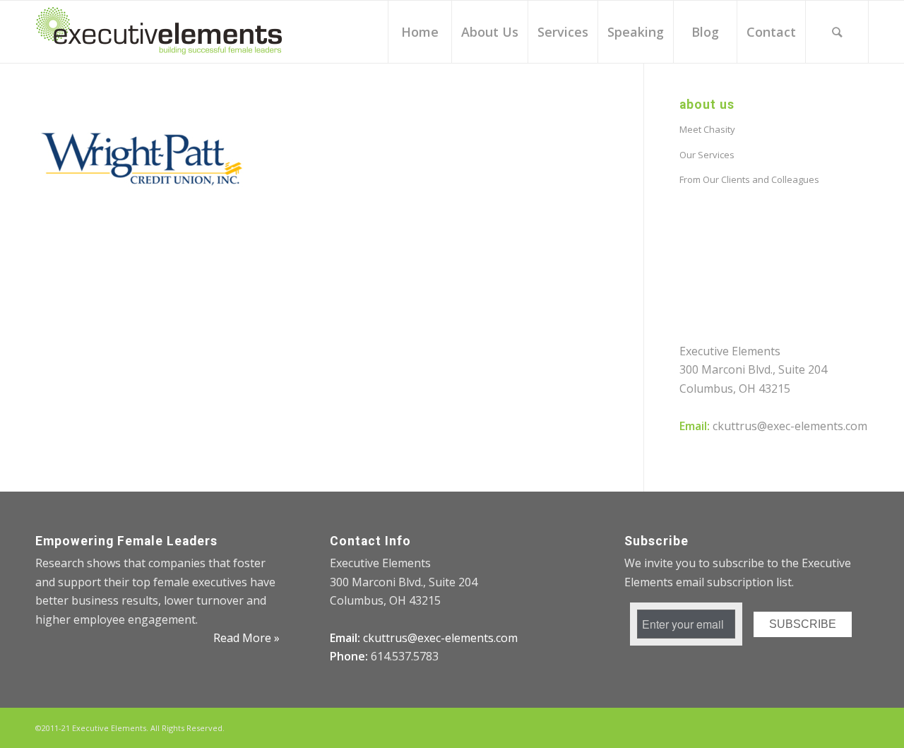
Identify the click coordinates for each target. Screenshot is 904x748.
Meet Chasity (707, 129)
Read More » (246, 638)
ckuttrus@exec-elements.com (790, 426)
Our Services (706, 154)
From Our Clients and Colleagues (749, 179)
